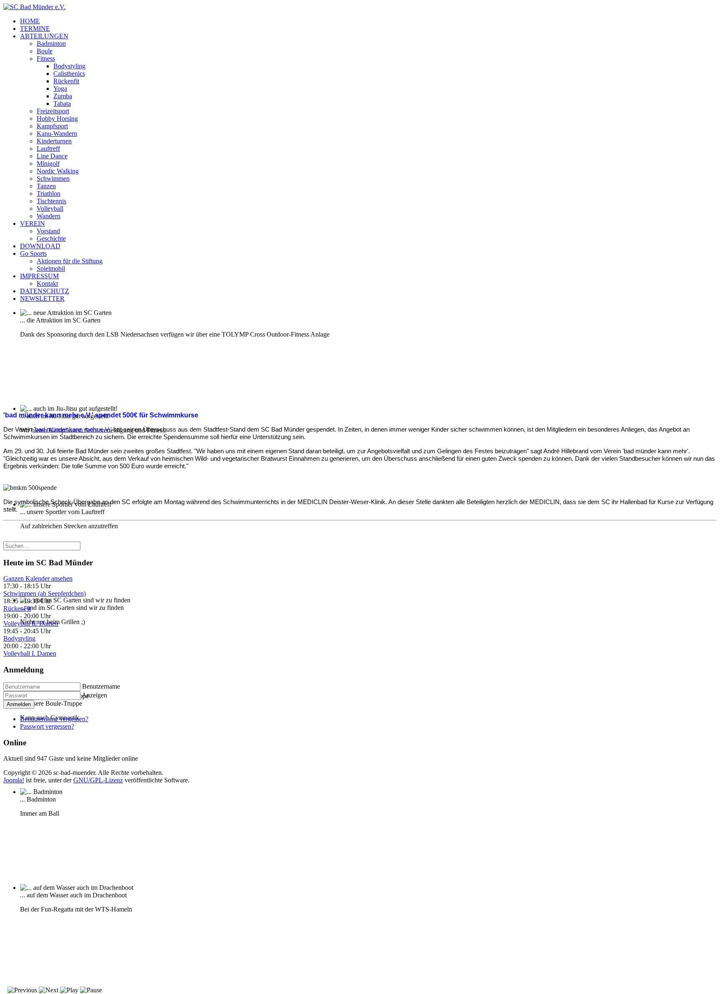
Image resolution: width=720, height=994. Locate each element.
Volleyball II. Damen (30, 623)
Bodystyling (19, 638)
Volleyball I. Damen (29, 653)
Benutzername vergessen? (54, 718)
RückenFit (17, 608)
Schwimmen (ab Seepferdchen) (44, 593)
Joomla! (13, 780)
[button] (44, 36)
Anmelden (19, 704)
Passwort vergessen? (47, 726)
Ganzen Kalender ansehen (37, 578)
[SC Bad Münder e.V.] (34, 6)
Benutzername (101, 686)
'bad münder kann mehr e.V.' (73, 429)
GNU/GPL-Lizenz (98, 780)
